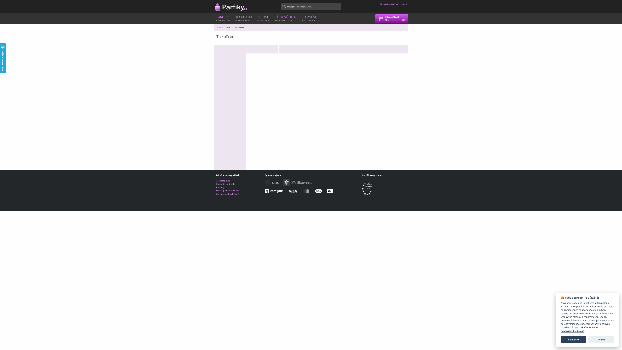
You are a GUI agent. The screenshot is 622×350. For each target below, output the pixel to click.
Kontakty (220, 187)
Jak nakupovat (223, 181)
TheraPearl (239, 27)
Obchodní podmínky (389, 4)
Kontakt (403, 4)
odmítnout (586, 327)
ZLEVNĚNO (310, 18)
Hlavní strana (223, 27)
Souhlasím (573, 339)
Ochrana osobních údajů (227, 194)
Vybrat (601, 339)
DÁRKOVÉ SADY (285, 18)
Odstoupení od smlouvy (227, 190)
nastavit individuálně (572, 331)
